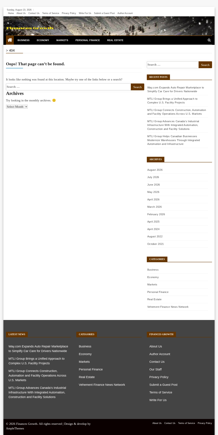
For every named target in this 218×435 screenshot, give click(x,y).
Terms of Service (50, 13)
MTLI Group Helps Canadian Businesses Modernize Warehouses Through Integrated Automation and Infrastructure (173, 140)
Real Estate (115, 40)
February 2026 (156, 214)
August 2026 (155, 169)
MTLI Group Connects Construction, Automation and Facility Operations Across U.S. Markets (37, 375)
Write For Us (85, 13)
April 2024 (153, 229)
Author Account (125, 13)
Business (23, 40)
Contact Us (34, 13)
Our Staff (155, 369)
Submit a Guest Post (104, 13)
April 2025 (153, 221)
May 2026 (153, 191)
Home (11, 13)
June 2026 (153, 184)
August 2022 (155, 236)
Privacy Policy (69, 13)
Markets (62, 40)
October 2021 (155, 243)
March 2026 (154, 206)
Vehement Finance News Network (168, 306)
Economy (43, 40)
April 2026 (153, 199)
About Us (21, 13)
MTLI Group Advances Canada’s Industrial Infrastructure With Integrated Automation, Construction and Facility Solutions (173, 125)
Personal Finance (87, 40)
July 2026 (153, 177)
